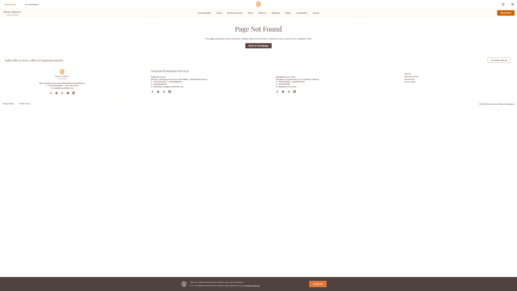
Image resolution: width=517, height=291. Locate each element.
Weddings (276, 13)
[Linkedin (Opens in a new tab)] (169, 91)
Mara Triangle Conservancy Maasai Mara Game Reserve (62, 83)
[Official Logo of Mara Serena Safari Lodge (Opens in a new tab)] (62, 78)
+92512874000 (284, 82)
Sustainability (301, 13)
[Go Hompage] (258, 4)
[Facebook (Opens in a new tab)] (51, 93)
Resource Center (411, 76)
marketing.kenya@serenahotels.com (168, 87)
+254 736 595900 (55, 85)
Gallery (288, 13)
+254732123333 (159, 82)
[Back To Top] (510, 270)
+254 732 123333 (71, 85)
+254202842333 (160, 84)
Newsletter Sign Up (499, 60)
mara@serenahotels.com (63, 88)
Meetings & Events (235, 13)
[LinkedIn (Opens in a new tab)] (73, 93)
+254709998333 (175, 82)
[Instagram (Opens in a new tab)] (56, 93)
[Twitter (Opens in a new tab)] (62, 93)
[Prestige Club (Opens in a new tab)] (513, 4)
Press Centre (409, 82)
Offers (250, 13)
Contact (316, 13)
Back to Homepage (258, 45)
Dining (219, 13)
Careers (407, 74)
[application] (258, 284)
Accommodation (204, 13)
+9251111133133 (298, 82)
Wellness (262, 13)
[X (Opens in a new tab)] (164, 91)
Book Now (506, 12)
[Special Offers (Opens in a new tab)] (503, 4)
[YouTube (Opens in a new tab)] (68, 93)
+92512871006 (284, 84)
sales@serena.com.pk (287, 87)
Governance (409, 79)
